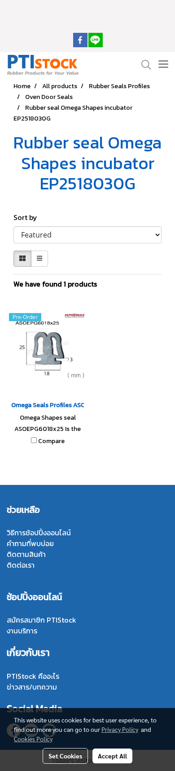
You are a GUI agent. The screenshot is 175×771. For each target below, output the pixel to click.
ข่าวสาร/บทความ (32, 686)
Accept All (112, 756)
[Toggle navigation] (163, 65)
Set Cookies (65, 756)
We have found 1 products (55, 283)
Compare (51, 441)
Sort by (28, 217)
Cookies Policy (33, 739)
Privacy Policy (119, 729)
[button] (143, 65)
